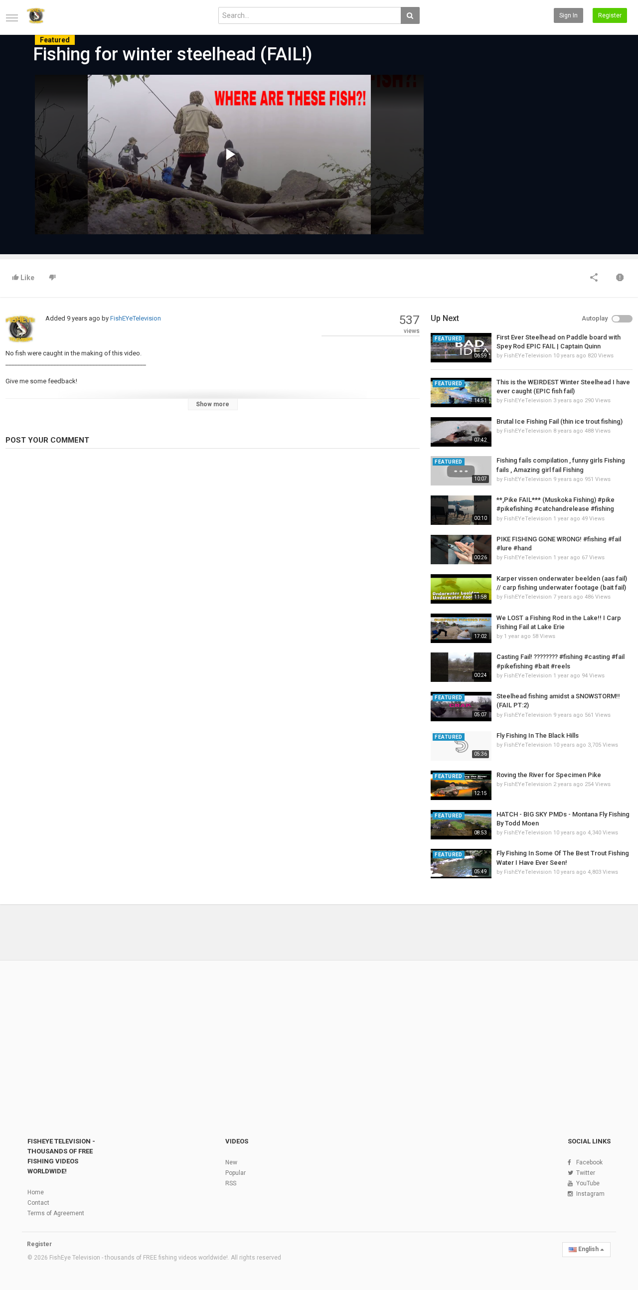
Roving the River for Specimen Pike (548, 775)
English (588, 1249)
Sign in (568, 15)
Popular (235, 1172)
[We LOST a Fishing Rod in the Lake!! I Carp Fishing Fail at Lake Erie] (461, 628)
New (231, 1162)
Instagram (590, 1193)
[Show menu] (11, 17)
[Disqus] (212, 592)
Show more (212, 404)
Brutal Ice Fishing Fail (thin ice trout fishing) (559, 421)
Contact (38, 1202)
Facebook (589, 1162)
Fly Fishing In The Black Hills (537, 735)
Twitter (585, 1172)
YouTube (588, 1183)
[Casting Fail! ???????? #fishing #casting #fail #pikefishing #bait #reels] (461, 667)
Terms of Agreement (55, 1213)
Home (35, 1192)
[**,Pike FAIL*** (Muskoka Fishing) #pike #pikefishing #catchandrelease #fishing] (461, 510)
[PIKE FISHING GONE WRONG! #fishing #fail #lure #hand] (461, 549)
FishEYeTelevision (135, 318)
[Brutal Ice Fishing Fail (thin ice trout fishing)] (461, 432)
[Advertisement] (513, 150)
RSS (230, 1183)
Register (610, 15)
